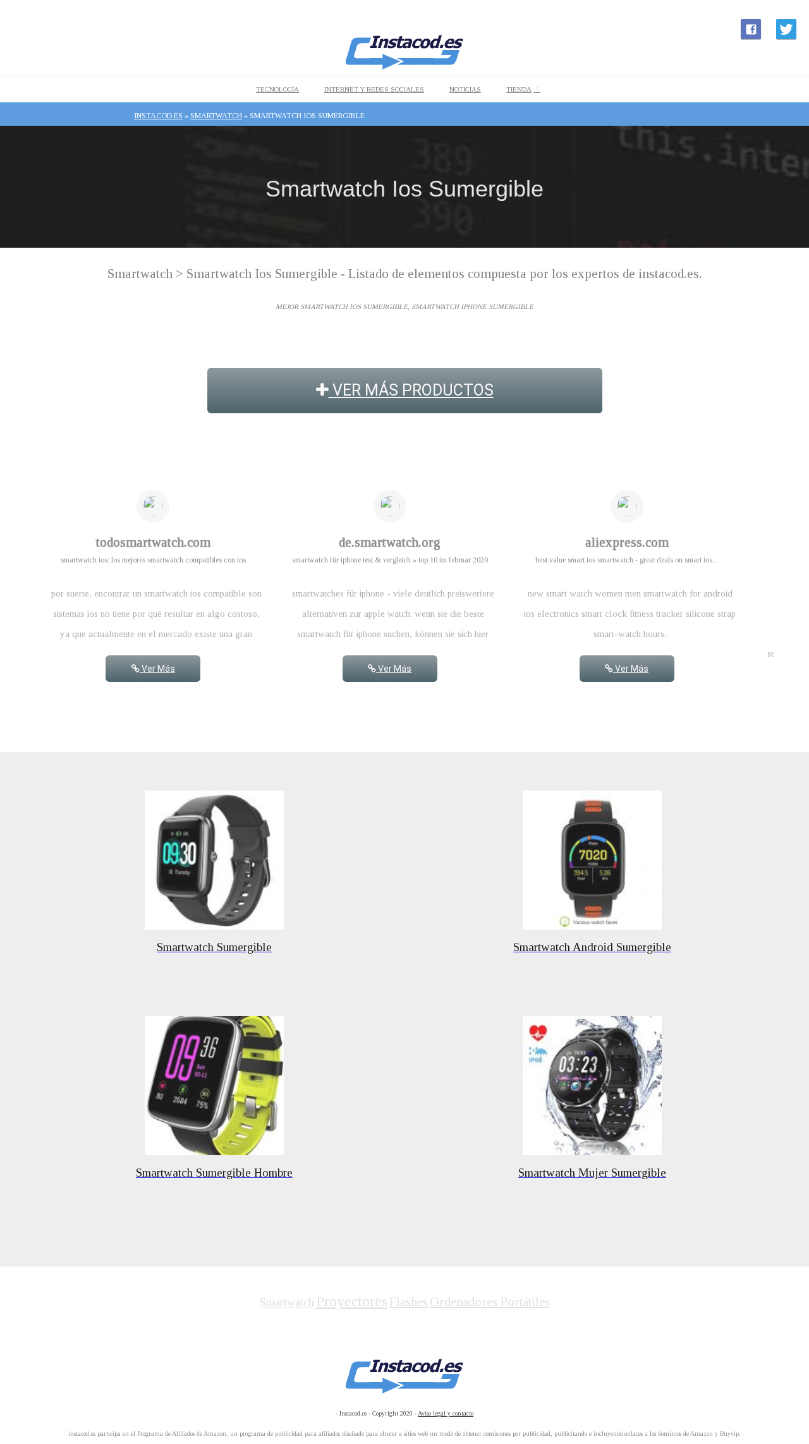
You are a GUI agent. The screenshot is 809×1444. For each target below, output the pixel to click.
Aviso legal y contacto (445, 1413)
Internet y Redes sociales (374, 89)
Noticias (465, 89)
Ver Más (157, 669)
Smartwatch (287, 1302)
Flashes (408, 1302)
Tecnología (277, 89)
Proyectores (351, 1301)
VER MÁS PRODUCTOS (411, 390)
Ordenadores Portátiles (490, 1302)
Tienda (519, 89)
